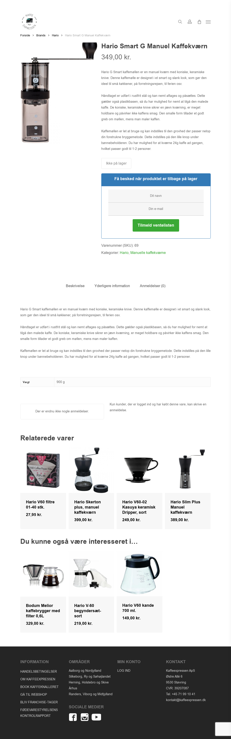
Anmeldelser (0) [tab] (152, 286)
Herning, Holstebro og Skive (89, 682)
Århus (73, 688)
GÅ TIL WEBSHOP (33, 695)
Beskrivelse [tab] (75, 286)
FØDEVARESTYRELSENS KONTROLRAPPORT (39, 713)
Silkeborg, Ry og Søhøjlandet (90, 676)
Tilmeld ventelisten (156, 225)
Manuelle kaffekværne (148, 252)
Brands (41, 35)
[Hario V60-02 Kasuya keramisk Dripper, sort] (139, 470)
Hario (55, 35)
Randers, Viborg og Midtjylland (91, 694)
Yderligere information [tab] (112, 286)
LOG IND (123, 671)
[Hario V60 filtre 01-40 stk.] (43, 470)
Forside (25, 35)
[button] (208, 21)
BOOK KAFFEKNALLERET (39, 687)
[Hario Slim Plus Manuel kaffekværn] (188, 470)
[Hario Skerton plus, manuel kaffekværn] (91, 470)
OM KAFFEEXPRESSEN (37, 679)
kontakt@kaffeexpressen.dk (186, 700)
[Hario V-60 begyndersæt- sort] (91, 574)
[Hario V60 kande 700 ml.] (139, 573)
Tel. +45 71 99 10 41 (180, 694)
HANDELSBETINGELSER (38, 671)
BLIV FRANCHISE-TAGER (39, 702)
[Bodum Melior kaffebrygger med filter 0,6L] (43, 574)
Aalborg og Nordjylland (85, 671)
